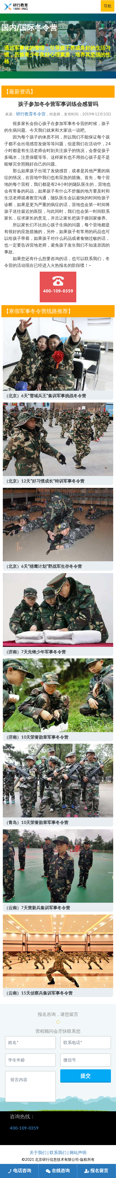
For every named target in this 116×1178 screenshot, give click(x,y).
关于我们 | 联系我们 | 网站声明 (58, 1152)
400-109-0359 (24, 1128)
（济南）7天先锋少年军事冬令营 (35, 651)
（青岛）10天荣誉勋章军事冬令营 (36, 822)
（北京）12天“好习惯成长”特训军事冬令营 (44, 481)
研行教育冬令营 (31, 113)
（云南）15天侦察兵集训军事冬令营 (38, 993)
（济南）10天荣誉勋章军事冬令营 (36, 737)
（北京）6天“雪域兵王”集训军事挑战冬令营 (45, 395)
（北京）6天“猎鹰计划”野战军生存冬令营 (43, 566)
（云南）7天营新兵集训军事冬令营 (37, 907)
